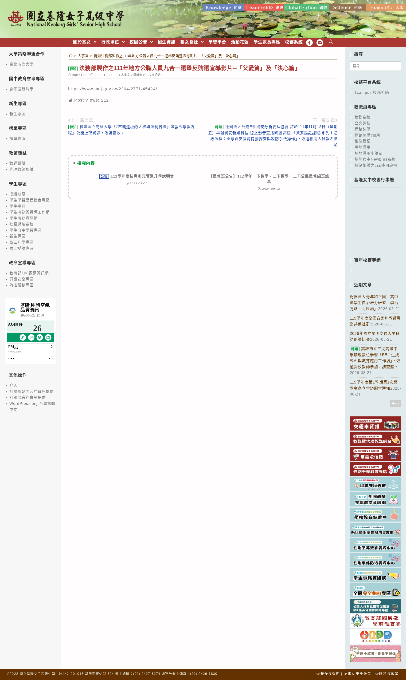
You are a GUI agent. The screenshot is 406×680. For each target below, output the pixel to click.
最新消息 (139, 75)
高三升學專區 (21, 242)
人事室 (125, 75)
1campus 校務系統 (372, 93)
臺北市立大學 (21, 64)
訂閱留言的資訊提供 (27, 397)
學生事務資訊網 (23, 218)
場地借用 (363, 147)
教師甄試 (17, 163)
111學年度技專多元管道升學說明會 (137, 176)
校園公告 (154, 75)
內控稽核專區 (21, 285)
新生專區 (17, 114)
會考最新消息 (21, 89)
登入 (13, 385)
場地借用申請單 (369, 153)
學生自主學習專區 (25, 230)
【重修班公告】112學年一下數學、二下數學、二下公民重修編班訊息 (269, 178)
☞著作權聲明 (328, 674)
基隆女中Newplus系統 (375, 159)
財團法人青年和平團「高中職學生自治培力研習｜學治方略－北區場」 (374, 303)
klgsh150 (79, 75)
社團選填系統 (21, 224)
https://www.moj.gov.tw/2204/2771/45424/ (112, 89)
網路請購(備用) (368, 135)
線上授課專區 (21, 248)
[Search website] (331, 42)
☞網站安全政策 (357, 674)
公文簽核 (363, 123)
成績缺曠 (17, 194)
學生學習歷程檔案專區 (29, 200)
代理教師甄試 (21, 169)
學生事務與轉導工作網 (29, 212)
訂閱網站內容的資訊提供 (31, 392)
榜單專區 (17, 139)
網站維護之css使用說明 (376, 165)
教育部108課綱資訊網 (29, 273)
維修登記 (363, 141)
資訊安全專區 (21, 279)
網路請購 (363, 129)
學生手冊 (17, 206)
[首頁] (71, 56)
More (395, 403)
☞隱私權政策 (387, 674)
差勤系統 (363, 117)
